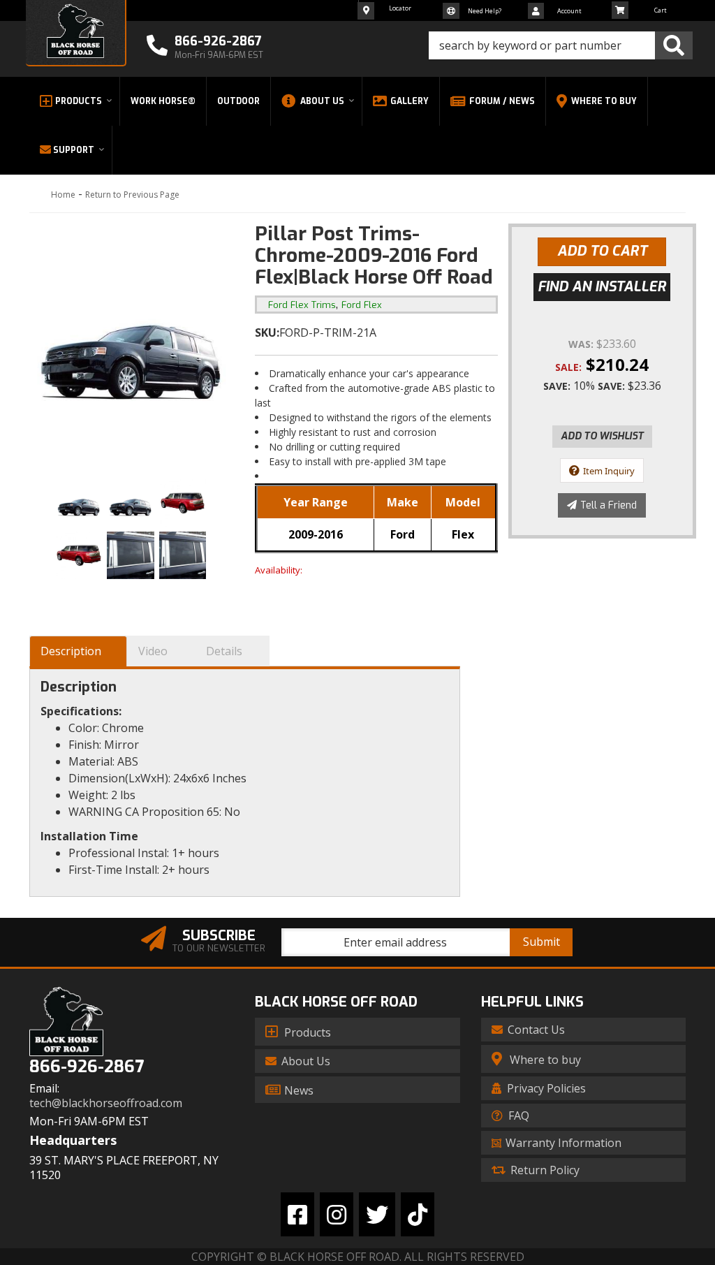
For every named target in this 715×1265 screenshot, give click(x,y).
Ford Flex (361, 305)
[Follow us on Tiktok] (417, 1214)
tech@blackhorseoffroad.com (105, 1103)
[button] (561, 45)
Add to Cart (602, 251)
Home (63, 194)
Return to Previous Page (132, 194)
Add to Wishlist (602, 436)
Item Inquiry (609, 471)
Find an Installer (602, 286)
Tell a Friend (608, 505)
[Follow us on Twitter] (377, 1214)
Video (153, 651)
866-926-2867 (86, 1067)
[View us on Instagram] (336, 1214)
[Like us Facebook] (297, 1214)
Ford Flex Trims (302, 305)
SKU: (267, 332)
